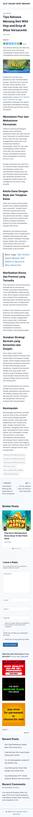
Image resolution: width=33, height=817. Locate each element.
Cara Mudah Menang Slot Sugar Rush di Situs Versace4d (8, 488)
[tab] (12, 548)
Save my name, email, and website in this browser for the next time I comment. (17, 625)
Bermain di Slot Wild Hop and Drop (14, 455)
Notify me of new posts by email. (17, 639)
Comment (8, 574)
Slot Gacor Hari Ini (9, 466)
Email (6, 609)
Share (24, 44)
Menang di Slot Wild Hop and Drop (14, 462)
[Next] (27, 528)
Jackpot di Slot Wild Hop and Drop (14, 458)
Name (6, 600)
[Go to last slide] (5, 528)
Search (4, 729)
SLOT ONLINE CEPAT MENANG (13, 470)
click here (24, 656)
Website (7, 618)
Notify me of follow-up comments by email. (15, 634)
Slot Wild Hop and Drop (11, 474)
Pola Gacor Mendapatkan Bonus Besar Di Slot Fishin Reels (15, 536)
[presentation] (16, 519)
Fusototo (16, 792)
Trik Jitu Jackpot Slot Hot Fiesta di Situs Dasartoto (24, 487)
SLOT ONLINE (7, 13)
